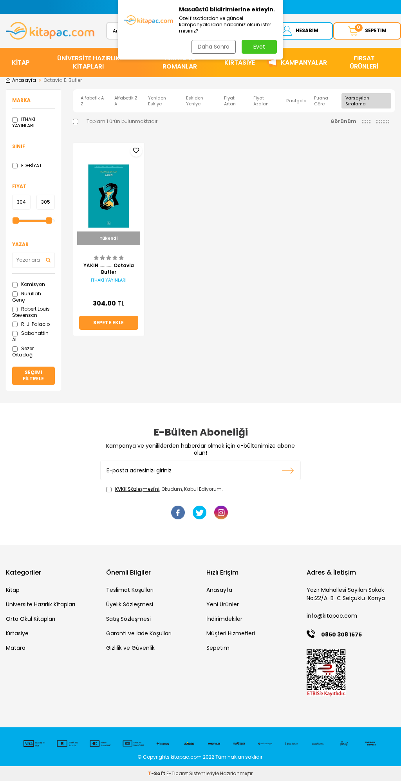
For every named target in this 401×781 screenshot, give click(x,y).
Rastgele (296, 101)
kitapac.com (186, 757)
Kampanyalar (304, 62)
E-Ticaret (177, 773)
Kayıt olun (288, 470)
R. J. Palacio (35, 324)
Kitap (13, 590)
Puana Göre (321, 101)
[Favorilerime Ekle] (136, 151)
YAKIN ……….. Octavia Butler (108, 268)
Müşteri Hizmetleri (230, 633)
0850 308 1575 (341, 634)
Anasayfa (24, 80)
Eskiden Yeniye (194, 101)
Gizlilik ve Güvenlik (130, 648)
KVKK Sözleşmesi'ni (137, 489)
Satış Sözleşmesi (128, 619)
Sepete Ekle (108, 322)
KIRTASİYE (239, 62)
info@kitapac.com (332, 616)
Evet (259, 47)
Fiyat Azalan (261, 101)
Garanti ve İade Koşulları (139, 633)
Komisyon (32, 284)
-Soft (157, 773)
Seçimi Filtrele (33, 375)
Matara (15, 648)
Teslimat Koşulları (130, 590)
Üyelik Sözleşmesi (129, 604)
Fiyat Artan (230, 101)
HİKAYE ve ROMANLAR (180, 62)
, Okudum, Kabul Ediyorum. (169, 489)
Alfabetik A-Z (93, 101)
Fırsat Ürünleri (364, 62)
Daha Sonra (213, 47)
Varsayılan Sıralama (357, 101)
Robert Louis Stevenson (31, 312)
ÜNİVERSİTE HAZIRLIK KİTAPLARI (88, 62)
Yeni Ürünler (222, 604)
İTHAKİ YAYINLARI (23, 122)
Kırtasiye (17, 633)
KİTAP (21, 62)
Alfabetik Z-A (127, 101)
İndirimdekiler (224, 619)
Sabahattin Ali (30, 336)
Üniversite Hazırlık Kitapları (40, 604)
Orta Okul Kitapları (30, 619)
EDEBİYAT (31, 165)
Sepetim (217, 648)
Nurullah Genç (26, 296)
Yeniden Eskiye (157, 101)
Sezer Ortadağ (23, 351)
